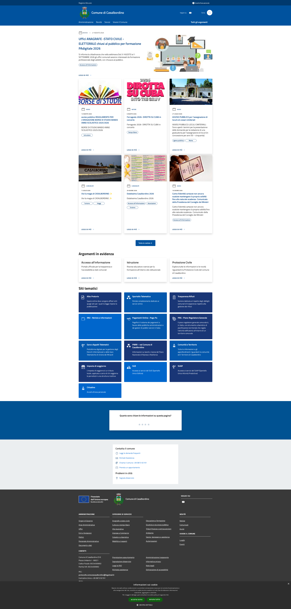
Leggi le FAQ (117, 565)
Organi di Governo (86, 520)
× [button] (288, 584)
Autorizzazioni (151, 541)
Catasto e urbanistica (120, 537)
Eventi (182, 544)
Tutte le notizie (144, 243)
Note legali (150, 565)
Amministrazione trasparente (157, 557)
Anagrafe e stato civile (121, 520)
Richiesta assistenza (120, 569)
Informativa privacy (153, 561)
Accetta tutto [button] (136, 600)
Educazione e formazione (155, 520)
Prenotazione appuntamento (123, 557)
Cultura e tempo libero (121, 525)
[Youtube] (189, 12)
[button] (145, 605)
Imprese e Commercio (120, 533)
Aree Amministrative (87, 525)
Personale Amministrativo (89, 541)
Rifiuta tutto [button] (154, 599)
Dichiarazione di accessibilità (157, 569)
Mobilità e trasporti (119, 541)
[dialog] (145, 595)
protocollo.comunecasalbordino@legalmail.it (96, 575)
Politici (81, 537)
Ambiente (149, 533)
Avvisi (85, 32)
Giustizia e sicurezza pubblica (157, 524)
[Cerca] (209, 12)
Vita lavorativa (118, 529)
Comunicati (90, 186)
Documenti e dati (85, 545)
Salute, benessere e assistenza (158, 537)
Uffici (81, 529)
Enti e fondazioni (85, 533)
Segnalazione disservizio (121, 561)
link (167, 595)
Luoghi (182, 540)
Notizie (134, 109)
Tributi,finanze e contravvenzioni (158, 528)
